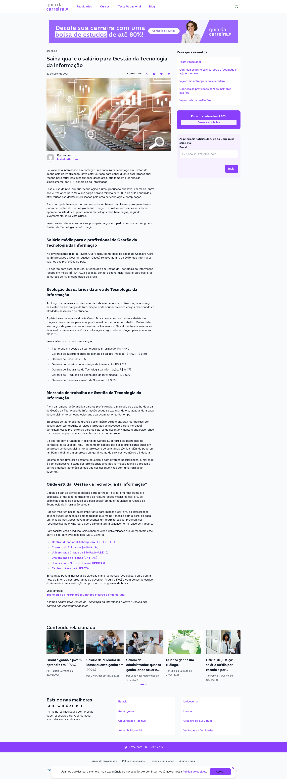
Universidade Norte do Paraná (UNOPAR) (78, 563)
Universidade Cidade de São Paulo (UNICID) (80, 552)
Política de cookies (133, 761)
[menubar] (115, 7)
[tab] (142, 684)
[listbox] (208, 81)
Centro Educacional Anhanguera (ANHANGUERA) (84, 542)
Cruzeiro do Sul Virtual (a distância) (75, 547)
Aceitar (220, 771)
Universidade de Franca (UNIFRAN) (74, 557)
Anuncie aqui (187, 761)
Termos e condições (162, 761)
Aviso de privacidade (104, 761)
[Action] (143, 31)
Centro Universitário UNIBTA (70, 568)
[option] (208, 62)
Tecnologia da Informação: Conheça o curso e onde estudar (86, 594)
